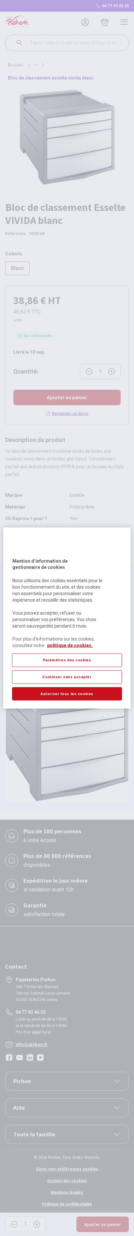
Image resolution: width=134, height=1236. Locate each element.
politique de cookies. (70, 645)
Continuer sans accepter (66, 676)
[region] (66, 618)
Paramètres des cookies (67, 659)
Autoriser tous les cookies (67, 693)
